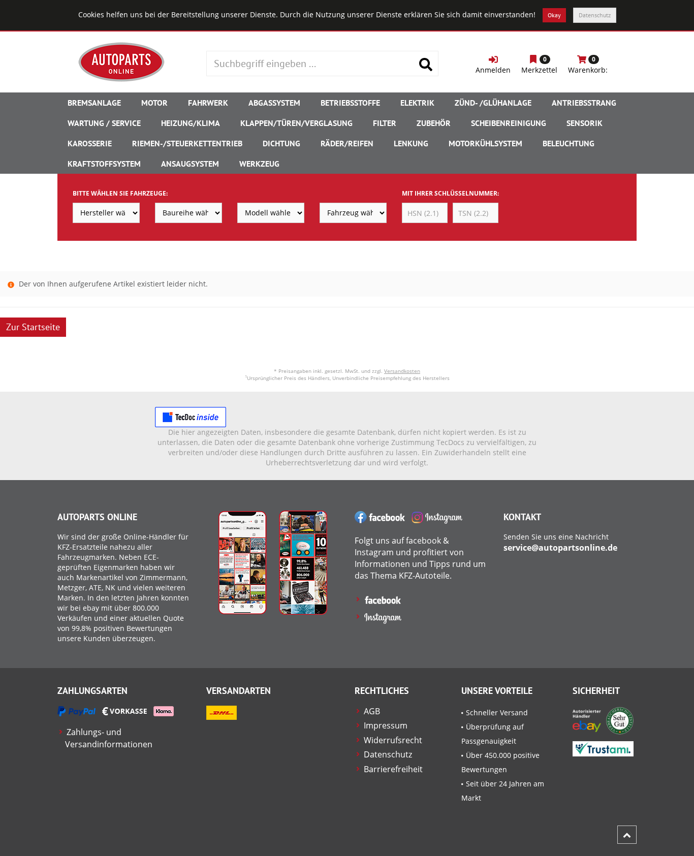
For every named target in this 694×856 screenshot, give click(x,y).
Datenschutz (595, 15)
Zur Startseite (33, 327)
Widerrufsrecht (393, 740)
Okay (554, 15)
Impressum (385, 725)
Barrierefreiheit (393, 769)
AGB (372, 711)
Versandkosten (402, 370)
